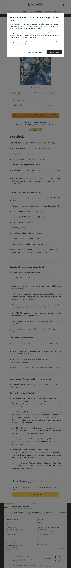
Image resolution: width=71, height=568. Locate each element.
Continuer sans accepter (33, 52)
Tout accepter (54, 52)
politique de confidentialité (37, 42)
